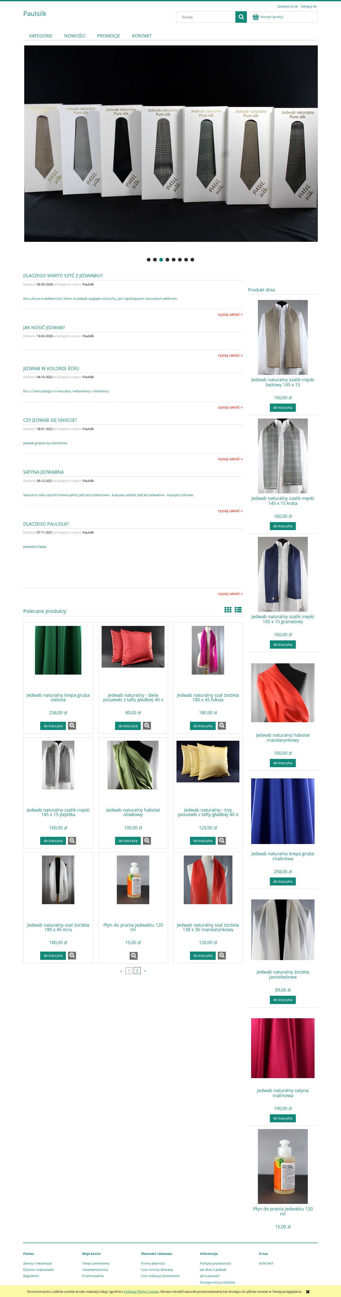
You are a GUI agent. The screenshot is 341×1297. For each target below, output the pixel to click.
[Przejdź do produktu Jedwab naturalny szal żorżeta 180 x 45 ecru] (58, 887)
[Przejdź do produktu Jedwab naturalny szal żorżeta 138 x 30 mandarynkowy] (207, 887)
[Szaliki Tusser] (170, 154)
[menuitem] (40, 35)
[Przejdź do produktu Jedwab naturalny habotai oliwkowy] (133, 772)
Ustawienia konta (95, 1269)
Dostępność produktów (217, 1282)
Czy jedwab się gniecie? (50, 419)
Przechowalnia (93, 1276)
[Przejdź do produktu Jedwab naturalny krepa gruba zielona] (58, 657)
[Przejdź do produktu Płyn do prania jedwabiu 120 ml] (133, 887)
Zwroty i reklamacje (37, 1263)
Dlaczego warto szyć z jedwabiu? (63, 275)
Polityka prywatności (215, 1263)
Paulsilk (34, 13)
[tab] (149, 260)
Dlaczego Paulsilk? (46, 523)
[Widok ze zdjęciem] (227, 609)
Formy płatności (153, 1263)
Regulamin (31, 1276)
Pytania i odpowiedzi (38, 1269)
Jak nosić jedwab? (44, 327)
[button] (72, 726)
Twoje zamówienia (95, 1263)
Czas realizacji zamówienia (160, 1276)
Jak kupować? (210, 1276)
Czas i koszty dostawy (157, 1269)
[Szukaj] (241, 17)
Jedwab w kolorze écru (51, 368)
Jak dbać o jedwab (213, 1269)
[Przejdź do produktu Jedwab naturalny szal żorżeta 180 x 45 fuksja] (207, 657)
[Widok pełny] (238, 609)
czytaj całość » (230, 314)
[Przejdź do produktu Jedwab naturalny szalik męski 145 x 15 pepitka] (58, 772)
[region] (170, 154)
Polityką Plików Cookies (141, 1291)
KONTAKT (266, 1263)
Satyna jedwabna (43, 471)
